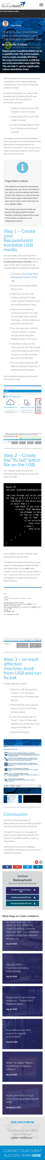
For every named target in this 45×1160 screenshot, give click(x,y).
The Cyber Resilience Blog (9, 11)
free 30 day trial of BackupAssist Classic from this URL (24, 277)
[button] (43, 14)
